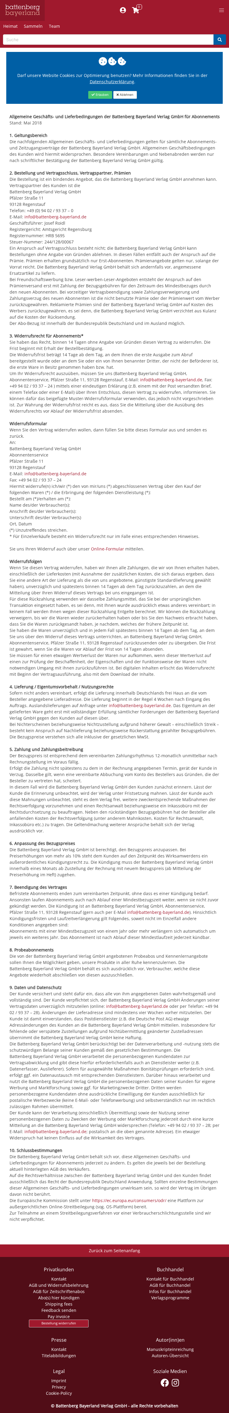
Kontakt (58, 1279)
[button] (221, 10)
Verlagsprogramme (170, 1298)
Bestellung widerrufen (58, 1323)
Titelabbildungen (59, 1355)
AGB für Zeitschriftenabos (59, 1291)
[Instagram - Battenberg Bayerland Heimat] (175, 1381)
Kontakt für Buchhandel (170, 1279)
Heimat (10, 26)
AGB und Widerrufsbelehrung (59, 1285)
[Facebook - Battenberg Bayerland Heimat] (165, 1381)
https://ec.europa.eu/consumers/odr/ (129, 1200)
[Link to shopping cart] (135, 10)
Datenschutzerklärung (112, 81)
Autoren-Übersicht (170, 1355)
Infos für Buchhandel (170, 1291)
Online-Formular (107, 549)
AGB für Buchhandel (170, 1285)
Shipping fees (58, 1304)
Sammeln (33, 26)
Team (54, 26)
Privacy (59, 1387)
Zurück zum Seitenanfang (114, 1250)
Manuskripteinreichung (170, 1349)
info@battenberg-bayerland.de (55, 217)
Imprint (58, 1380)
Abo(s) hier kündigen (59, 1298)
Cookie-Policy (59, 1393)
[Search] (219, 39)
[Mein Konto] (123, 10)
